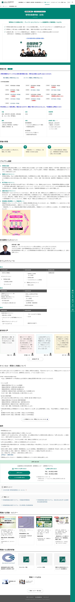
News (65, 2)
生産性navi (73, 297)
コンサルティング (54, 2)
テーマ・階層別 (72, 292)
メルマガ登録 (72, 302)
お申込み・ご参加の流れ (7, 454)
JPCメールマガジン (30, 597)
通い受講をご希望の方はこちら (11, 77)
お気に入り (72, 306)
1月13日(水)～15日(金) (15, 98)
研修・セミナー (47, 2)
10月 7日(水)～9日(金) (55, 90)
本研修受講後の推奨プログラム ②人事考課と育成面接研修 (18, 505)
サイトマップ (46, 597)
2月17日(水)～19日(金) (56, 98)
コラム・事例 (60, 2)
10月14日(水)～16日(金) (15, 94)
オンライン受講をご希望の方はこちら (33, 77)
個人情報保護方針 (38, 597)
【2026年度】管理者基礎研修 (14, 490)
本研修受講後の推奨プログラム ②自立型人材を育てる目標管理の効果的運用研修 (52, 501)
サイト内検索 (72, 2)
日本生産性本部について (39, 2)
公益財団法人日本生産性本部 (8, 2)
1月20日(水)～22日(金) (35, 98)
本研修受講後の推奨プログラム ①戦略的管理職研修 (16, 500)
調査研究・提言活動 (30, 2)
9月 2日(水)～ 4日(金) (35, 90)
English (69, 2)
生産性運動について (22, 2)
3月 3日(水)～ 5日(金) (14, 103)
